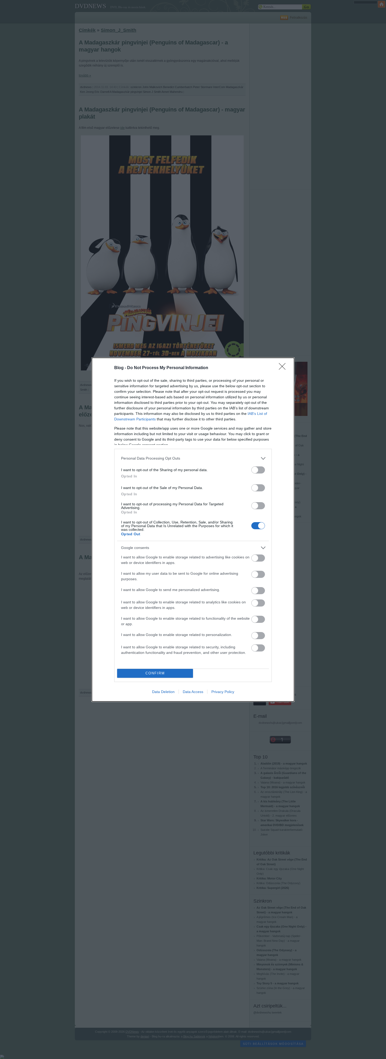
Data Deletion (163, 692)
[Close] (284, 368)
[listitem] (193, 458)
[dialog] (193, 529)
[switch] (258, 470)
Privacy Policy (222, 692)
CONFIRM (155, 673)
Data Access (193, 692)
